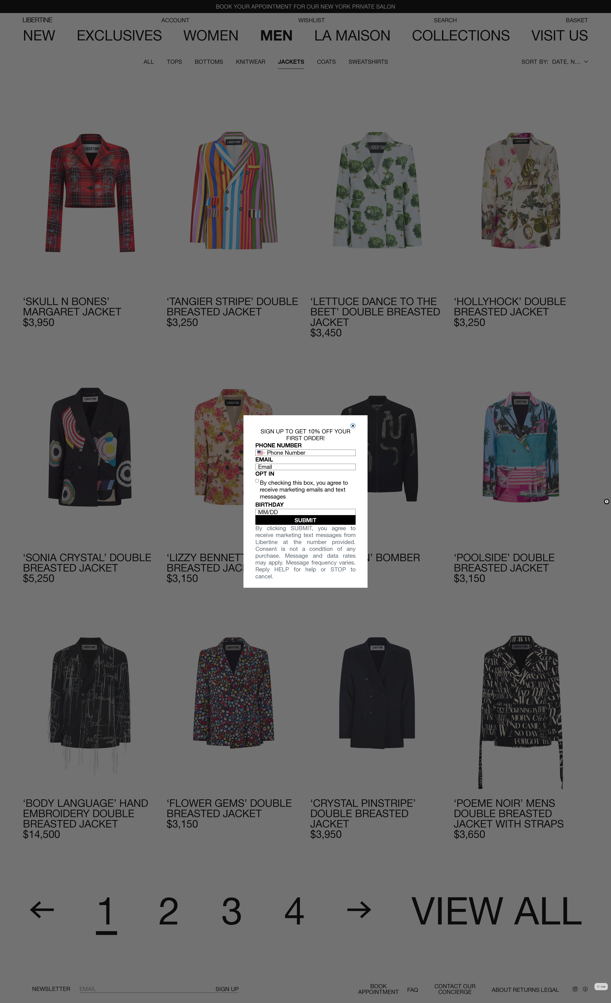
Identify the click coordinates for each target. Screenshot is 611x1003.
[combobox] (260, 453)
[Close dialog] (353, 425)
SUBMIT (305, 520)
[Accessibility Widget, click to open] (606, 501)
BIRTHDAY (269, 504)
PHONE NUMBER (278, 445)
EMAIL (264, 459)
